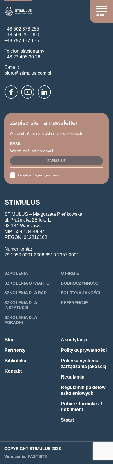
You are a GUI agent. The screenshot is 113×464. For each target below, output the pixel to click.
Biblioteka (15, 360)
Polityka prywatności (84, 350)
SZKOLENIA (16, 273)
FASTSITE (37, 456)
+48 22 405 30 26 (22, 56)
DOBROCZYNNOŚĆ (80, 283)
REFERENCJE (74, 302)
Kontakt (13, 371)
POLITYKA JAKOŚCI (80, 292)
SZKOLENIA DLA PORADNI (20, 320)
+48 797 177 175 (21, 40)
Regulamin (73, 376)
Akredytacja (74, 339)
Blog (9, 339)
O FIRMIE (70, 273)
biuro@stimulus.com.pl (27, 73)
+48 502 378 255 (21, 28)
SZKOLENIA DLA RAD (25, 292)
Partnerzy (14, 350)
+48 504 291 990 (21, 34)
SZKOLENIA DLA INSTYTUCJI (20, 305)
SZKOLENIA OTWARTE (26, 283)
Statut (67, 419)
